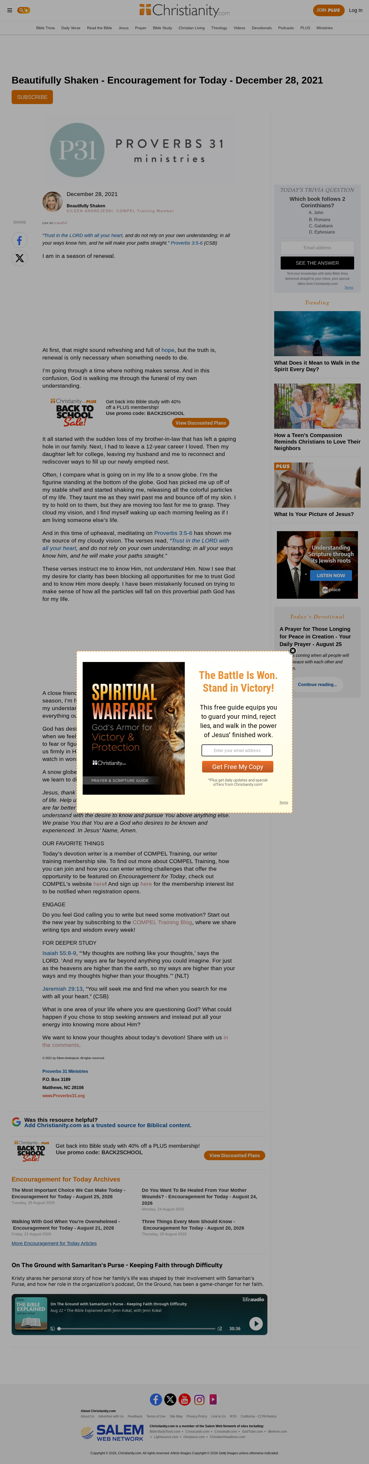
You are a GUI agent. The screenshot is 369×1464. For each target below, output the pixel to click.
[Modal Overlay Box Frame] (184, 732)
